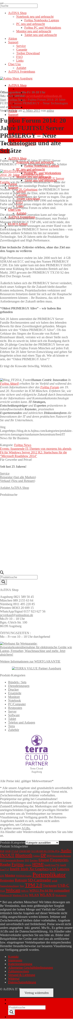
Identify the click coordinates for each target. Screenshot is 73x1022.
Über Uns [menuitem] (14, 64)
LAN (52, 869)
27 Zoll (14, 851)
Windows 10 (6, 895)
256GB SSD (24, 851)
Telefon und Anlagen (21, 722)
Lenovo (63, 869)
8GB (2, 851)
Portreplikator (49, 874)
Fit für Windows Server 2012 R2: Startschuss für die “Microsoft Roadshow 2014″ (33, 454)
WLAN (34, 895)
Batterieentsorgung (20, 964)
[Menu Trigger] (1, 2)
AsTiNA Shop (17, 85)
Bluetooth (23, 855)
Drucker (13, 689)
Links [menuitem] (20, 60)
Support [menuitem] (13, 42)
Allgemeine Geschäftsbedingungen (30, 967)
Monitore (14, 697)
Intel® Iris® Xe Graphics (29, 869)
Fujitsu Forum (49, 387)
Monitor (10, 875)
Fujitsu (18, 864)
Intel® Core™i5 (51, 865)
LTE (2, 876)
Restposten (15, 708)
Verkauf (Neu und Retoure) (17, 481)
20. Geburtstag (28, 189)
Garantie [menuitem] (21, 49)
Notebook (14, 700)
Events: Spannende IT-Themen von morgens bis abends (35, 448)
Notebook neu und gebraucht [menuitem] (35, 16)
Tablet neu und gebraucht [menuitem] (40, 35)
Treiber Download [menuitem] (28, 53)
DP (43, 855)
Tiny (22, 886)
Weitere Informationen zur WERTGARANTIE (30, 661)
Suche (12, 1003)
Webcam (13, 890)
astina (50, 110)
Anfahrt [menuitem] (21, 68)
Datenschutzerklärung (22, 982)
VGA (2, 891)
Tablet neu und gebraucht (40, 107)
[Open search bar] (2, 573)
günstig (28, 865)
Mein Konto (16, 999)
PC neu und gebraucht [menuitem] (30, 24)
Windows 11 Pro (20, 895)
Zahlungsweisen (18, 971)
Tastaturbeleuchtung (9, 886)
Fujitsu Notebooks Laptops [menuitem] (41, 20)
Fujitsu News (16, 99)
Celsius (36, 856)
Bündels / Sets (17, 682)
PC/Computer (17, 704)
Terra (11, 726)
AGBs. (26, 828)
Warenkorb (16, 1017)
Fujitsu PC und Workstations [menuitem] (42, 27)
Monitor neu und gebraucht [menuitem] (33, 31)
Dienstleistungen (18, 686)
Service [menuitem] (21, 46)
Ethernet (44, 860)
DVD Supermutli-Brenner (12, 860)
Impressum (15, 960)
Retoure (21, 880)
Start (3, 99)
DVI (27, 860)
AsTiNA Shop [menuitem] (17, 13)
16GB (8, 851)
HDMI (38, 864)
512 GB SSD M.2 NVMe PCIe (45, 851)
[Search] (3, 582)
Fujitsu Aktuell (9, 383)
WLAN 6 (47, 895)
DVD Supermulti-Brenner (59, 856)
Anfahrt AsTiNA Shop (14, 487)
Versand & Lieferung (21, 975)
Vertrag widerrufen (37, 993)
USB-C (63, 885)
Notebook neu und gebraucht (35, 89)
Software (14, 715)
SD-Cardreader (39, 880)
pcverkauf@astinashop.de (44, 96)
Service (5, 473)
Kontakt (13, 956)
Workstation (61, 895)
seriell (54, 881)
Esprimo (34, 860)
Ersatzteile (14, 693)
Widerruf (13, 978)
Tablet (12, 719)
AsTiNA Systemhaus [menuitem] (21, 71)
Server (12, 711)
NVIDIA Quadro (24, 876)
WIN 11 (25, 891)
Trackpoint (50, 885)
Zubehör (13, 730)
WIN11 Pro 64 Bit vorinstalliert (49, 890)
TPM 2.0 (33, 885)
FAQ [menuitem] (19, 57)
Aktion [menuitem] (12, 38)
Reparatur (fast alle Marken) (18, 477)
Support (13, 114)
